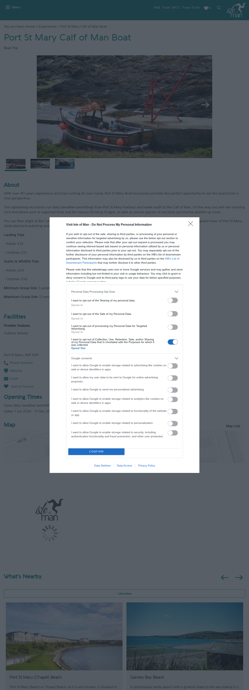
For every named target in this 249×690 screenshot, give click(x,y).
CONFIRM (96, 451)
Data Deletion (102, 465)
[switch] (173, 300)
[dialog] (124, 345)
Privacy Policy (146, 465)
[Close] (192, 225)
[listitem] (124, 292)
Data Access (124, 465)
